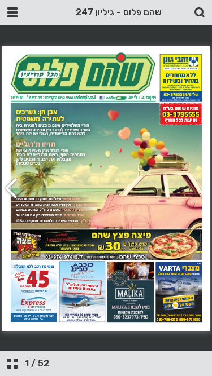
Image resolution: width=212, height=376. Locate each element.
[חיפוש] (199, 12)
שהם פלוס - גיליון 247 (119, 12)
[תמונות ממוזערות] (12, 363)
